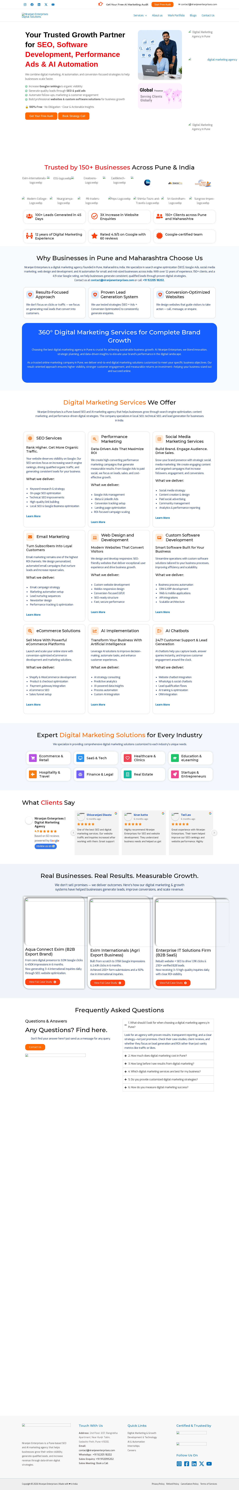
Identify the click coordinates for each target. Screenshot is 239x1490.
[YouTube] (53, 4)
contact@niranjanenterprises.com (112, 280)
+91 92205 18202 (102, 1454)
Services (139, 15)
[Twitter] (46, 4)
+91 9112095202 (105, 1459)
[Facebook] (32, 4)
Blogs (193, 15)
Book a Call (102, 1463)
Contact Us (208, 15)
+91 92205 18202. (154, 280)
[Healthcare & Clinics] (128, 758)
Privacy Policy (158, 1484)
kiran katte (141, 815)
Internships (134, 1446)
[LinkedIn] (39, 4)
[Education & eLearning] (175, 758)
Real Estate (143, 774)
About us (157, 15)
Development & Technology (142, 1437)
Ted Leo (186, 815)
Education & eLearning (191, 758)
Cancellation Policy (189, 1484)
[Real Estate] (128, 774)
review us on (44, 846)
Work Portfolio (176, 15)
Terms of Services (208, 1484)
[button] (145, 15)
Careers (132, 1450)
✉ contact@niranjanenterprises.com (197, 4)
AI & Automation (136, 1441)
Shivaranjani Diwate (99, 815)
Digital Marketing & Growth (142, 1433)
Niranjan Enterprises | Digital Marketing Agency (50, 822)
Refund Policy (172, 1484)
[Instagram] (25, 4)
